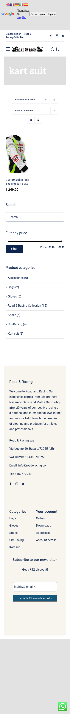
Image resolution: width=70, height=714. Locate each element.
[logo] (27, 47)
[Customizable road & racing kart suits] (18, 154)
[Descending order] (54, 100)
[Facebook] (51, 36)
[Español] (26, 4)
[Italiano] (21, 4)
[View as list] (38, 119)
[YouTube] (63, 36)
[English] (8, 4)
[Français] (12, 4)
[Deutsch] (17, 4)
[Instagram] (57, 36)
